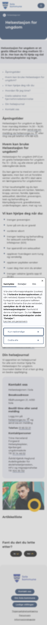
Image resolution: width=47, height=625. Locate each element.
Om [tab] (34, 284)
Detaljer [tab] (22, 284)
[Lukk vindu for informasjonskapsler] (42, 280)
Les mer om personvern (15, 321)
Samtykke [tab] (9, 284)
